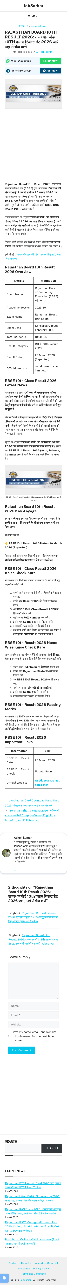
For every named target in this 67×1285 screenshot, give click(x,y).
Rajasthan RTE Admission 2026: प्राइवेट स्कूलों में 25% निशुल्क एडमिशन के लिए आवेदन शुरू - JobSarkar (33, 917)
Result (23, 26)
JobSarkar (34, 5)
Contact (12, 1263)
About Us (26, 1263)
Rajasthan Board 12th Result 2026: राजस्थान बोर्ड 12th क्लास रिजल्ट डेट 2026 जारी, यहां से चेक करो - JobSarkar (33, 939)
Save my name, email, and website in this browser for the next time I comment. (34, 1036)
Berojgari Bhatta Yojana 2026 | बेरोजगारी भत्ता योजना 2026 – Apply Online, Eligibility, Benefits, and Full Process (32, 815)
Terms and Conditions (33, 1273)
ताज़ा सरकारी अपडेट (39, 26)
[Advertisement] (33, 143)
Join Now (52, 60)
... (15, 869)
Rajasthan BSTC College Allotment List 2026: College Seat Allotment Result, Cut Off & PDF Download (32, 1226)
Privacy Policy (41, 1268)
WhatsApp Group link (47, 1263)
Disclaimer (24, 1268)
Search (11, 1141)
